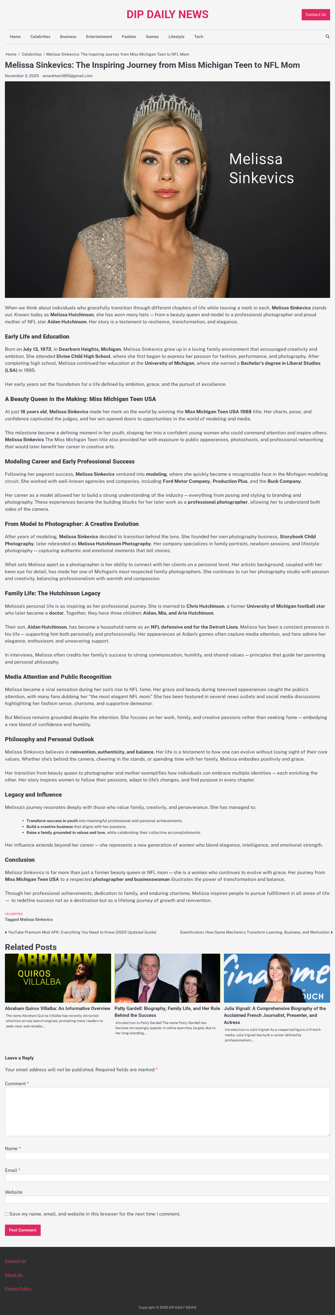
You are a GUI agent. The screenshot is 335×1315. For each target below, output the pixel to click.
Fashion (129, 36)
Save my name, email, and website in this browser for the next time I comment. (94, 1214)
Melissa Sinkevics (36, 919)
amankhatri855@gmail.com (67, 75)
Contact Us (316, 14)
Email (12, 1170)
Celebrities (40, 36)
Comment (17, 1083)
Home (15, 36)
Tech (198, 36)
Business (68, 36)
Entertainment (99, 36)
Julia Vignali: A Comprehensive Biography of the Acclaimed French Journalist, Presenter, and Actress (275, 1015)
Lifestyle (176, 36)
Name (13, 1148)
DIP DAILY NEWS (168, 14)
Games (152, 36)
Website (14, 1192)
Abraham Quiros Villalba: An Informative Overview (57, 1008)
